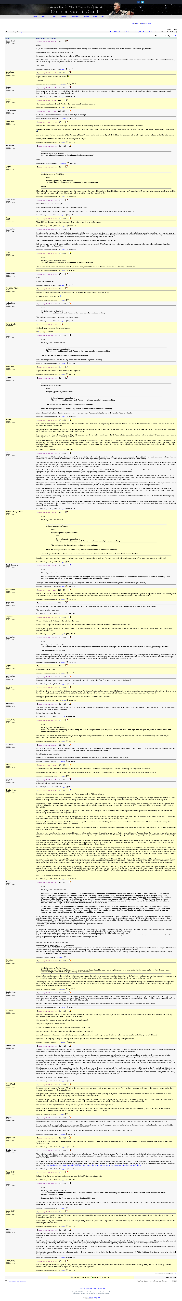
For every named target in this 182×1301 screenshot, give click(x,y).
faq (142, 23)
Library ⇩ (55, 17)
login (133, 23)
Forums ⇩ (64, 17)
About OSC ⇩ (44, 17)
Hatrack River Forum (116, 31)
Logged (62, 69)
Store (102, 17)
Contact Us (81, 1288)
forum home (147, 23)
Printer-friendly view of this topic (17, 1281)
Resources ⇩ (75, 17)
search (138, 23)
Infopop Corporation (94, 1297)
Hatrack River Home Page (95, 1288)
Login (21, 31)
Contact (94, 17)
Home (35, 17)
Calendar (86, 17)
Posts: (39, 69)
